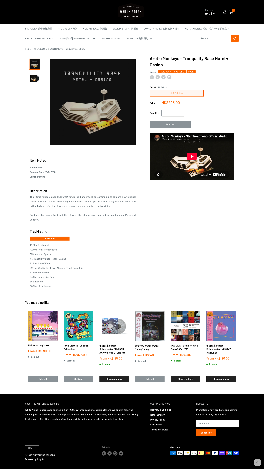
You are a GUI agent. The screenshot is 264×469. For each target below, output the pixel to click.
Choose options (114, 379)
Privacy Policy (157, 419)
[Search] (235, 38)
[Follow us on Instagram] (115, 453)
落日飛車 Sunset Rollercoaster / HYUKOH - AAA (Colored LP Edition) (112, 349)
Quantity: (155, 113)
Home (28, 49)
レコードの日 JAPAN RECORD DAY (76, 38)
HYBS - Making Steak (38, 345)
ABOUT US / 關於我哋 (137, 38)
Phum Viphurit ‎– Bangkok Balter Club (76, 347)
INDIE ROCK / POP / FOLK (172, 71)
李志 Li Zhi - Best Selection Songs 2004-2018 (184, 347)
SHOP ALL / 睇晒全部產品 (38, 28)
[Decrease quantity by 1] (165, 113)
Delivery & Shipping (160, 409)
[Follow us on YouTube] (121, 453)
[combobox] (214, 38)
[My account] (224, 11)
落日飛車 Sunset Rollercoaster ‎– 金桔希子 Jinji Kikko (218, 349)
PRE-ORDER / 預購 (67, 28)
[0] (231, 12)
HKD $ (29, 448)
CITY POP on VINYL (110, 38)
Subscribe (206, 432)
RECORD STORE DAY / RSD (39, 38)
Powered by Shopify (34, 459)
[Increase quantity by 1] (181, 113)
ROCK (191, 71)
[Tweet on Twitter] (163, 77)
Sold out (170, 124)
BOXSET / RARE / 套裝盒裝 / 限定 (161, 28)
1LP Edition (49, 238)
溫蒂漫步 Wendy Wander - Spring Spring (148, 347)
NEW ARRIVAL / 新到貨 (95, 28)
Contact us (156, 424)
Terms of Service (159, 429)
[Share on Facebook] (152, 77)
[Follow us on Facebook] (104, 453)
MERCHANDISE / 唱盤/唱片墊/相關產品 (206, 28)
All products (39, 49)
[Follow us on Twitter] (109, 453)
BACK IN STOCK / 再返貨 (125, 28)
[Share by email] (169, 77)
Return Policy (157, 414)
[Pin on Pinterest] (158, 77)
